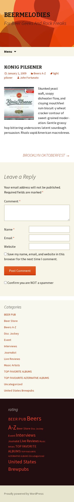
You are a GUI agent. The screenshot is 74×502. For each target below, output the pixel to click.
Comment (12, 201)
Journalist (10, 352)
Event (7, 340)
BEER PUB (10, 314)
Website (10, 246)
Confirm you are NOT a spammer (30, 283)
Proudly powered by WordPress (24, 493)
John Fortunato (29, 77)
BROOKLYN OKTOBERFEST (46, 155)
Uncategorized (13, 384)
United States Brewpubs (19, 390)
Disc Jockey (11, 333)
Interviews (10, 346)
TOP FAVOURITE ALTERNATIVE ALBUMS (26, 378)
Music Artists (12, 365)
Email (9, 238)
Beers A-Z (40, 73)
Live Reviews (12, 359)
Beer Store (11, 321)
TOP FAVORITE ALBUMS (18, 371)
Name (9, 229)
